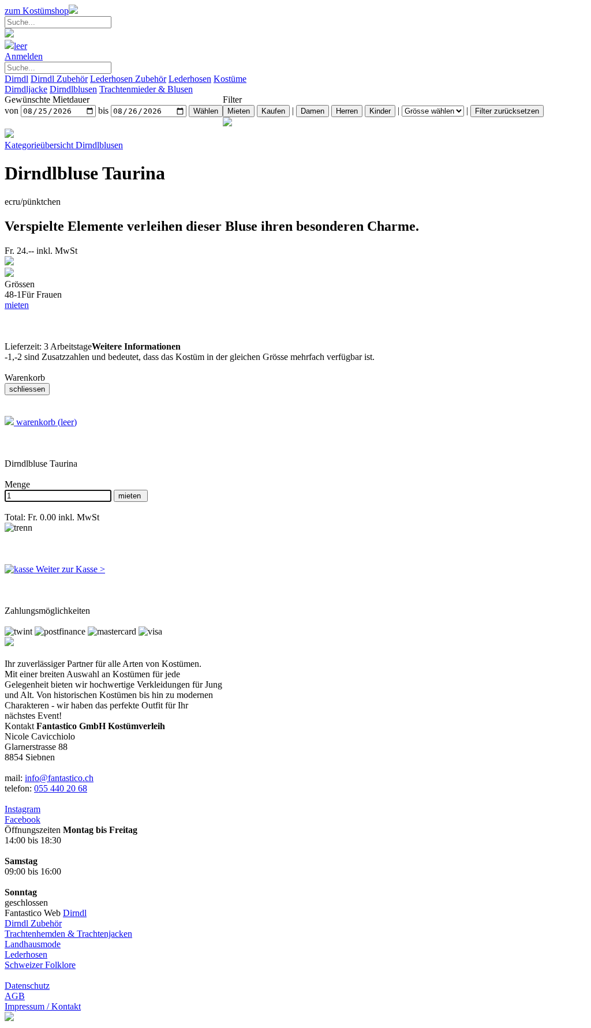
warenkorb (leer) (45, 422)
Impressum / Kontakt (43, 1006)
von (11, 110)
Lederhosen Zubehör (128, 79)
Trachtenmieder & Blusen (146, 89)
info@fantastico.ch (59, 778)
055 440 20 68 (60, 788)
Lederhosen (190, 79)
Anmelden (24, 56)
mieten (17, 305)
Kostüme (230, 79)
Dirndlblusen (73, 89)
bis (103, 110)
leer (20, 46)
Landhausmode (33, 944)
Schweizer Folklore (40, 965)
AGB (15, 996)
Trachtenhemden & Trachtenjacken (68, 934)
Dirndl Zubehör (59, 79)
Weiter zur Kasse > (69, 569)
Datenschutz (27, 986)
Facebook (22, 819)
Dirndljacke (26, 89)
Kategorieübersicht (64, 145)
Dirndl (16, 79)
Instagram (22, 809)
